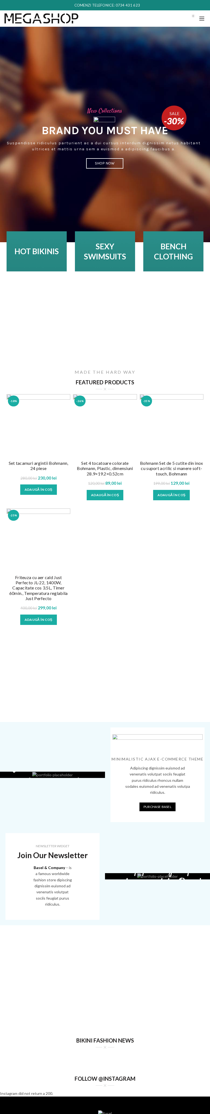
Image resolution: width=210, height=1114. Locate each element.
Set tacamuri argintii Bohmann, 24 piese (38, 465)
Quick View (65, 399)
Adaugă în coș (38, 489)
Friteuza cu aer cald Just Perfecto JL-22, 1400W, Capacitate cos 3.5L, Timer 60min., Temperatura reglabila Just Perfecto (38, 588)
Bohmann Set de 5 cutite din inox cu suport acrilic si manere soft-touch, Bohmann (171, 468)
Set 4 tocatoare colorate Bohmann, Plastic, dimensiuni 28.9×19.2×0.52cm (105, 468)
